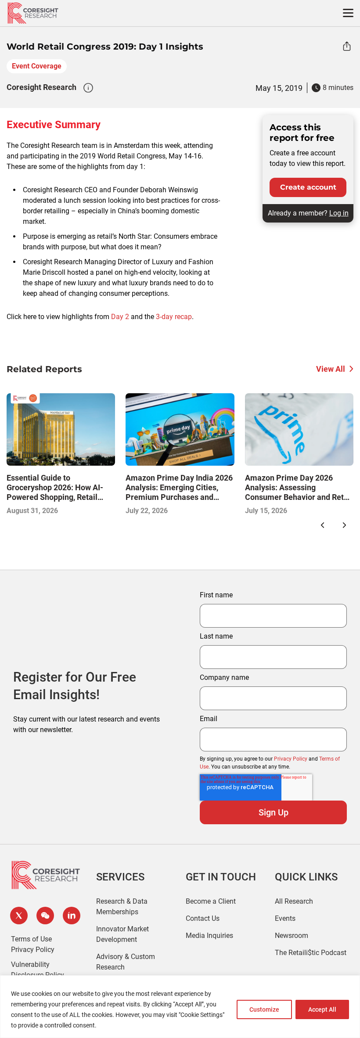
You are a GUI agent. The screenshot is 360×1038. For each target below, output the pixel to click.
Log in (339, 213)
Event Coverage (36, 66)
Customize (264, 1009)
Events (285, 918)
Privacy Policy (290, 759)
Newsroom (291, 935)
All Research (294, 901)
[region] (180, 1006)
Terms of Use (31, 939)
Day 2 (120, 316)
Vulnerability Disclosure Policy (37, 969)
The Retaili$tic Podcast (310, 952)
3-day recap (174, 316)
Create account (308, 187)
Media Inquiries (209, 935)
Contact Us (203, 918)
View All (330, 369)
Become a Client (211, 901)
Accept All (322, 1009)
